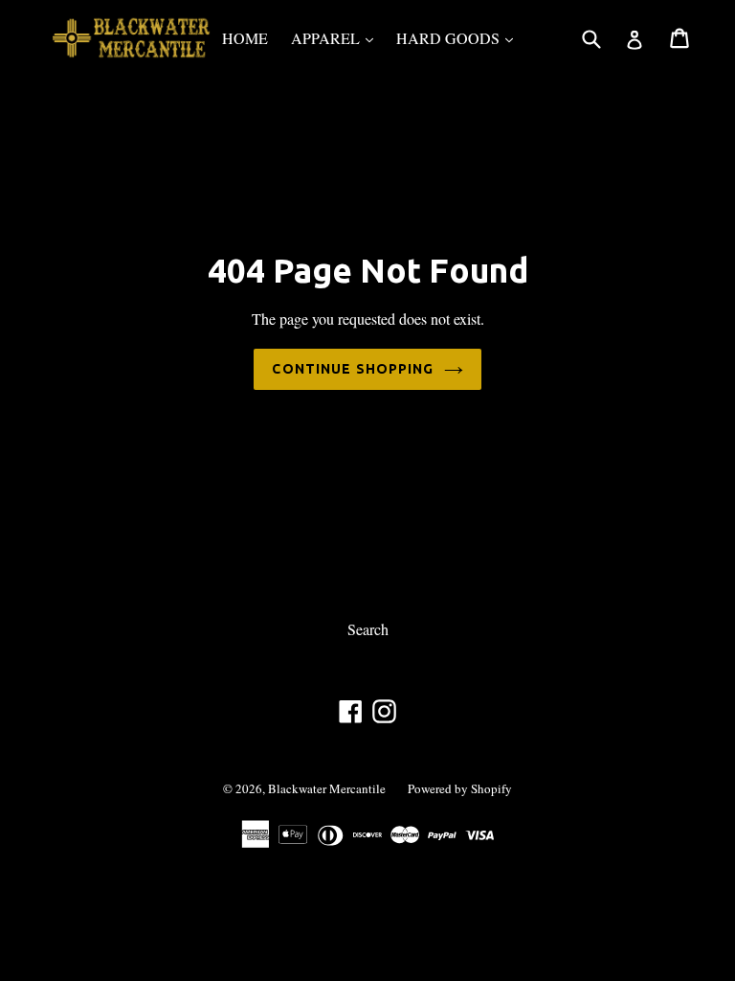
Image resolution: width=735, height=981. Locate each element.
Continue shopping (353, 368)
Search (368, 629)
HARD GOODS (459, 37)
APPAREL (337, 37)
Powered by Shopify (460, 788)
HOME (245, 38)
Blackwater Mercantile (328, 788)
